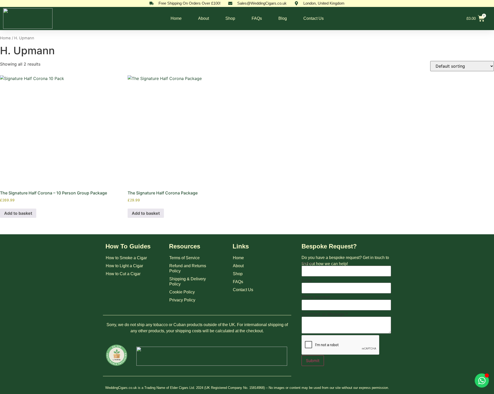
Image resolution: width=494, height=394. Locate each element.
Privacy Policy (182, 300)
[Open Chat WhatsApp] (482, 380)
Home (176, 18)
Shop (230, 18)
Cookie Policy (182, 292)
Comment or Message (325, 314)
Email (308, 280)
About (203, 18)
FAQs (257, 18)
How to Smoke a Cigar (126, 258)
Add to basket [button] (18, 213)
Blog (282, 18)
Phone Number (316, 297)
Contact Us (313, 18)
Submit (313, 360)
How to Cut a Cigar (123, 274)
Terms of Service (184, 258)
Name (309, 263)
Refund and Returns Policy (187, 268)
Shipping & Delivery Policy (187, 281)
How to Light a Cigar (124, 266)
